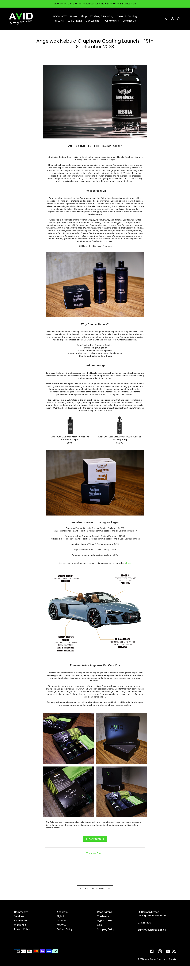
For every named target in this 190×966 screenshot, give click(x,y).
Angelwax (62, 912)
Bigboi (60, 916)
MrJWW (61, 925)
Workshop (20, 925)
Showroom (20, 920)
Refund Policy (64, 929)
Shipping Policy (106, 929)
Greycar (62, 920)
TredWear (103, 916)
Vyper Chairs (104, 920)
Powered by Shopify (166, 959)
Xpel (99, 925)
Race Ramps (104, 912)
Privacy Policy (22, 929)
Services (19, 916)
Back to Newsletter (97, 888)
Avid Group (150, 959)
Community (21, 912)
